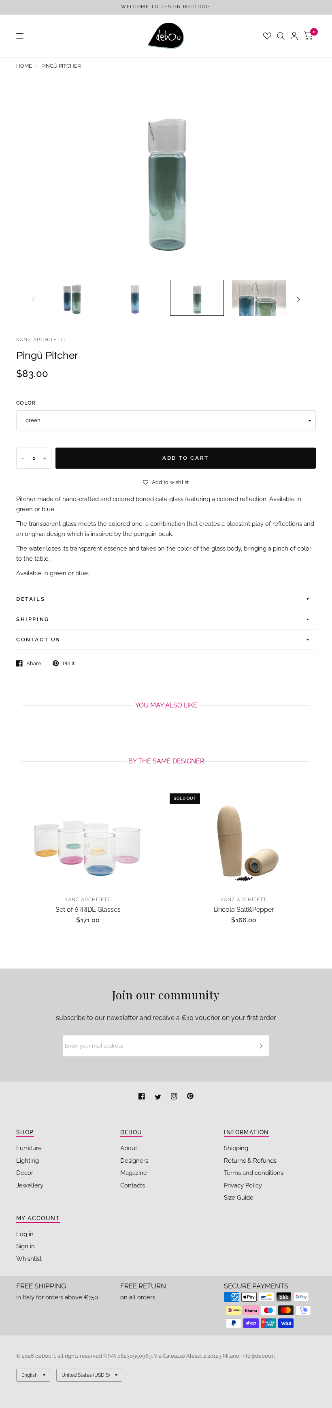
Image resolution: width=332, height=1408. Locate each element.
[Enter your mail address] (261, 1046)
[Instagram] (175, 1097)
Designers (134, 1160)
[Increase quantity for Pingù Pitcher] (45, 458)
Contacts (132, 1185)
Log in (25, 1234)
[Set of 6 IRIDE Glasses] (88, 837)
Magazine (133, 1173)
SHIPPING (32, 619)
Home (24, 66)
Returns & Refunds (250, 1160)
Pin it (68, 663)
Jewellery (29, 1185)
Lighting (27, 1160)
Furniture (29, 1148)
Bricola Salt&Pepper (244, 909)
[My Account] (294, 36)
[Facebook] (142, 1097)
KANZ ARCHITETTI (40, 340)
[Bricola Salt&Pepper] (244, 837)
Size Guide (238, 1197)
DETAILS (30, 599)
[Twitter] (159, 1097)
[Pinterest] (190, 1097)
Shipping (236, 1148)
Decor (24, 1173)
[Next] (298, 300)
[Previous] (34, 300)
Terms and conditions (253, 1173)
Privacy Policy (243, 1185)
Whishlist (29, 1258)
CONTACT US (38, 639)
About (128, 1148)
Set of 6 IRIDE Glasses (88, 909)
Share (34, 663)
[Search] (280, 36)
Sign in (25, 1246)
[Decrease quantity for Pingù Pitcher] (23, 458)
